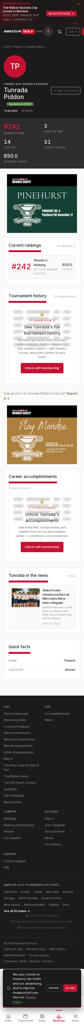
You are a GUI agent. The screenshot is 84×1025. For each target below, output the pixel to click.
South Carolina (51, 898)
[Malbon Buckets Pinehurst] (42, 203)
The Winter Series (16, 776)
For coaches (12, 838)
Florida (25, 892)
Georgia (9, 898)
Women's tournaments (19, 739)
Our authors (53, 844)
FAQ (6, 867)
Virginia (54, 904)
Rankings (10, 818)
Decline (54, 988)
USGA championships (18, 752)
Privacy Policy (36, 949)
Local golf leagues (16, 726)
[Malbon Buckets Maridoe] (42, 434)
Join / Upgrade (55, 825)
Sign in (73, 31)
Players (18, 46)
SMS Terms (57, 949)
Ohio (66, 904)
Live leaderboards (57, 713)
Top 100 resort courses (20, 782)
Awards (9, 831)
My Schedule (13, 802)
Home (7, 46)
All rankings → (66, 245)
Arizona (68, 892)
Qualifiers (10, 789)
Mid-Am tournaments (18, 746)
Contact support (15, 861)
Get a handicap (14, 795)
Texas (38, 892)
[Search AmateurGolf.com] (59, 31)
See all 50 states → (17, 911)
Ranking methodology (19, 825)
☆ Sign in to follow (66, 90)
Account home (55, 831)
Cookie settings (39, 955)
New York (52, 892)
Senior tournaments (17, 733)
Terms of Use (13, 949)
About (49, 838)
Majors (8, 758)
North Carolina (28, 898)
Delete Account (14, 955)
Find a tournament (16, 713)
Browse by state (15, 720)
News (49, 720)
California (10, 892)
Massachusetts (34, 904)
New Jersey (12, 904)
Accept (70, 988)
